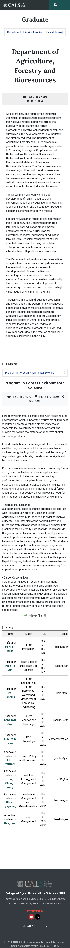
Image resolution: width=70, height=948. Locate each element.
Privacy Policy (35, 910)
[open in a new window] (31, 917)
